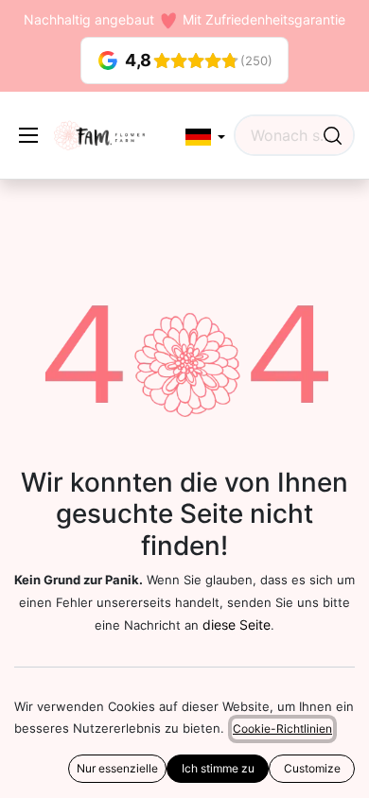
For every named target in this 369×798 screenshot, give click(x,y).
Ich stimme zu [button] (218, 768)
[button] (205, 137)
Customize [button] (312, 768)
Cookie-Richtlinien (282, 728)
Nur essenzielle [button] (117, 768)
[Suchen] (332, 135)
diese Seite (236, 624)
